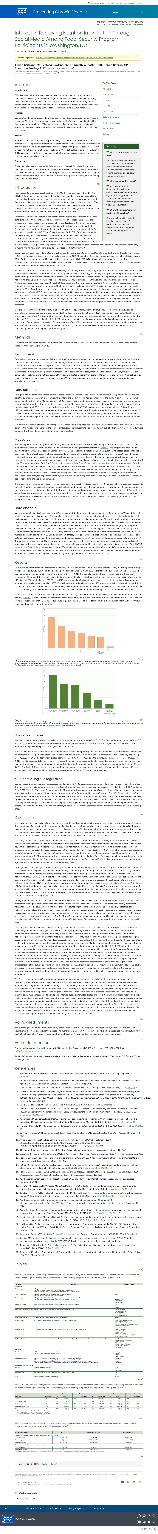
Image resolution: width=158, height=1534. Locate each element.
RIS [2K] (53, 1463)
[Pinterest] (144, 1522)
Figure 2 (47, 604)
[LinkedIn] (154, 1516)
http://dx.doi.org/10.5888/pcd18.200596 (45, 73)
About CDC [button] (32, 1508)
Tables (106, 134)
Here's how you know (134, 3)
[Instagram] (149, 1516)
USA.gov (152, 1529)
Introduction (108, 94)
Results (106, 105)
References (108, 128)
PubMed (131, 1087)
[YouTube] (139, 1522)
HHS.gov (144, 1529)
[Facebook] (139, 1516)
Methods (107, 100)
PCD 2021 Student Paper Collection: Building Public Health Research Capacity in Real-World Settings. (74, 58)
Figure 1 (76, 600)
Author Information (111, 122)
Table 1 (104, 447)
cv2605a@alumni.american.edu (29, 1051)
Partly (26, 1498)
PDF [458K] (41, 1463)
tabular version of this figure (59, 665)
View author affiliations (60, 68)
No (34, 1498)
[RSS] (154, 1522)
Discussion (108, 111)
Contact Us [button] (8, 1508)
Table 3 (30, 790)
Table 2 (27, 597)
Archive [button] (97, 1508)
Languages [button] (75, 1508)
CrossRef (23, 1076)
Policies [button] (54, 1508)
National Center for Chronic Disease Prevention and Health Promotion (48, 1485)
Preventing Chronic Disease (60, 12)
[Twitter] (144, 1516)
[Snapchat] (149, 1522)
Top (98, 183)
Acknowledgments (111, 117)
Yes (18, 1498)
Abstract (107, 88)
